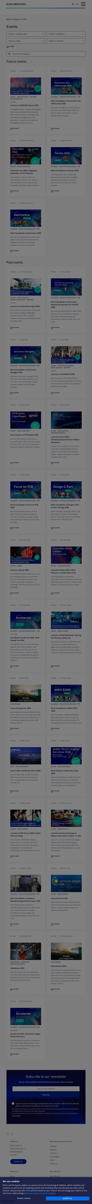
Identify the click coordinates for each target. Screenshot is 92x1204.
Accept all (67, 1198)
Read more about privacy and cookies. (40, 1193)
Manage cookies (24, 1198)
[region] (46, 1190)
